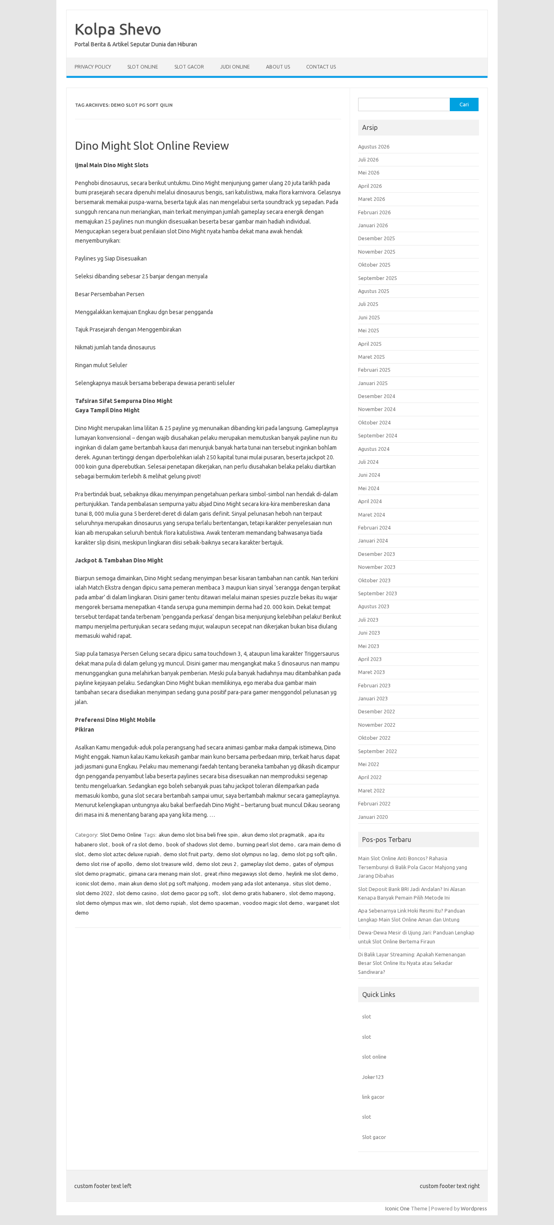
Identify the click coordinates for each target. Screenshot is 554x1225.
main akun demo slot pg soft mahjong (163, 883)
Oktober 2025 (374, 264)
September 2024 (377, 435)
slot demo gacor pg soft (189, 893)
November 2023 (376, 567)
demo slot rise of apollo (104, 864)
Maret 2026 (371, 199)
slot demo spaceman (214, 903)
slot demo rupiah (166, 903)
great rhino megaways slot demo (243, 873)
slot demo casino (136, 893)
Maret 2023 (371, 672)
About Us (278, 66)
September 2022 (377, 751)
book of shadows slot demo (199, 844)
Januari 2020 (373, 817)
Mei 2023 (368, 646)
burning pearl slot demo (265, 844)
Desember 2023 (376, 554)
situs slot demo (311, 883)
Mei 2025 (368, 330)
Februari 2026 (374, 212)
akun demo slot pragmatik (273, 834)
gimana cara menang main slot (164, 873)
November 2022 (376, 725)
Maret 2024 (371, 514)
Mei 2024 (368, 488)
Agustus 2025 (373, 291)
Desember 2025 (376, 238)
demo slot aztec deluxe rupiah (123, 854)
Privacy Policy (93, 66)
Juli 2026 (368, 159)
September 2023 (377, 593)
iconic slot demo (95, 883)
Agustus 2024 (373, 449)
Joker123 (373, 1077)
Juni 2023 (369, 632)
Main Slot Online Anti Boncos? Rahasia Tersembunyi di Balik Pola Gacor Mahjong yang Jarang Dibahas (412, 866)
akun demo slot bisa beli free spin (198, 834)
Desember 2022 (376, 711)
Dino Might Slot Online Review (152, 145)
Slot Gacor (189, 66)
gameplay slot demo (264, 864)
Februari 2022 (374, 803)
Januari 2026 (373, 225)
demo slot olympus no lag (247, 854)
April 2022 (370, 777)
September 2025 (377, 278)
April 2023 (370, 659)
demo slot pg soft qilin (308, 854)
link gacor (373, 1097)
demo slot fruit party (188, 854)
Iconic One (397, 1208)
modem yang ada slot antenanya (250, 883)
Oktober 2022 (374, 738)
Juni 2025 (369, 317)
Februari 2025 (374, 369)
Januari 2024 (373, 540)
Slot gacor (374, 1137)
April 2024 (370, 501)
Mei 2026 (368, 172)
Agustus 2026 (373, 146)
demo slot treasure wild (164, 864)
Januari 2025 (373, 383)
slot (366, 1016)
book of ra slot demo (137, 844)
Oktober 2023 (374, 580)
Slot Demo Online (121, 834)
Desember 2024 (376, 396)
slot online (374, 1056)
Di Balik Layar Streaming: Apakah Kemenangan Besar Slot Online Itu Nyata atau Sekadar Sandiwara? (412, 963)
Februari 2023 (374, 685)
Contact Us (321, 66)
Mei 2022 (368, 764)
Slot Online (142, 66)
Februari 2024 (374, 527)
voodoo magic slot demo (273, 903)
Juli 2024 (368, 462)
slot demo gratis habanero (253, 893)
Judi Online (235, 66)
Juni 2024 (369, 475)
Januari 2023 (373, 698)
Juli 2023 (368, 619)
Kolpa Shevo (118, 28)
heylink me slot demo (311, 873)
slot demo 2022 (94, 893)
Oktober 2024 (374, 422)
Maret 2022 (371, 790)
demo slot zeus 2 (216, 864)
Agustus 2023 (373, 606)
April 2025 (370, 344)
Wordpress (474, 1208)
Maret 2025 (371, 357)
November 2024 (376, 409)
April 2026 (370, 186)
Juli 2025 (368, 304)
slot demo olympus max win (109, 903)
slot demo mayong (311, 893)
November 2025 (376, 251)
